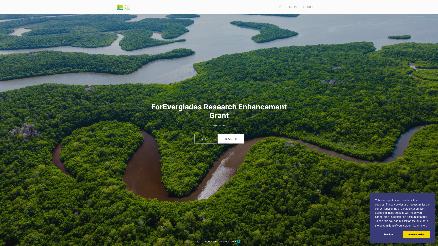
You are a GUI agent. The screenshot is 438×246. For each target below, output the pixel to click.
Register (307, 6)
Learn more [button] (420, 225)
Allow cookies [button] (416, 234)
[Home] (280, 7)
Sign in (292, 6)
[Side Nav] (320, 7)
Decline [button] (388, 234)
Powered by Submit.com (222, 241)
